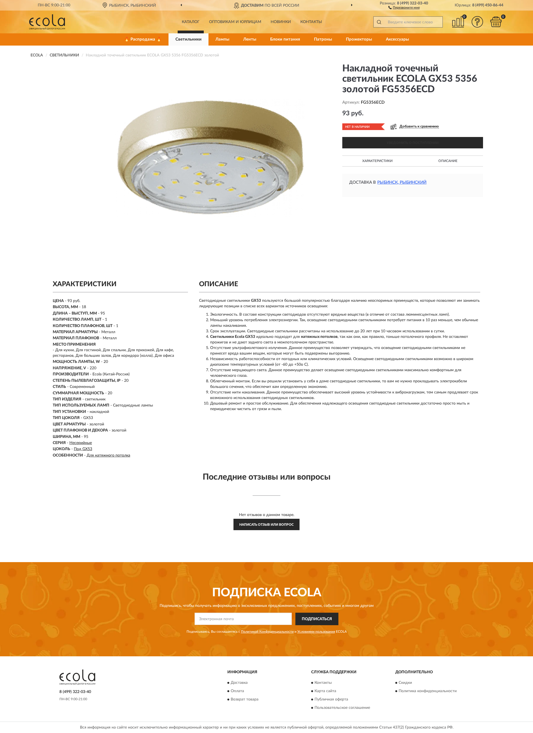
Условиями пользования (316, 631)
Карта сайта (325, 691)
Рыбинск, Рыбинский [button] (401, 182)
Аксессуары (397, 39)
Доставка (239, 683)
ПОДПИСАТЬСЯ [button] (317, 619)
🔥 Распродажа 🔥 (143, 39)
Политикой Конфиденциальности (267, 631)
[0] (496, 22)
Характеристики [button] (377, 161)
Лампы (222, 39)
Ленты (249, 39)
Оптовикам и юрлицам (235, 22)
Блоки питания (285, 39)
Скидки (405, 683)
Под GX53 (83, 449)
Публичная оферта (331, 700)
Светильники (188, 39)
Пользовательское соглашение (342, 708)
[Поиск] (378, 22)
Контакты (311, 22)
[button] (404, 7)
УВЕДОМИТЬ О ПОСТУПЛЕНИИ (413, 142)
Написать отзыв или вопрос (266, 524)
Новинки (281, 22)
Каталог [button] (191, 22)
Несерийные (80, 443)
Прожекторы (359, 39)
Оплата (237, 691)
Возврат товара (244, 700)
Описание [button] (447, 161)
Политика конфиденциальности (428, 691)
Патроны (323, 39)
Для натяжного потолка (108, 455)
